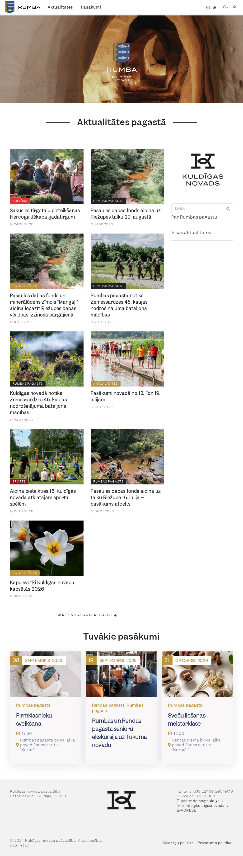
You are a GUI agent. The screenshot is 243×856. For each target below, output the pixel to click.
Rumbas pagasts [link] (108, 201)
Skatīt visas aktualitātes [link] (84, 615)
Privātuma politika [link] (215, 843)
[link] (22, 7)
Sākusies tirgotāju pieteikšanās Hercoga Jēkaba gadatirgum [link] (45, 214)
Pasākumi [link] (91, 7)
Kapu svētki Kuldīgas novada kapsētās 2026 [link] (42, 586)
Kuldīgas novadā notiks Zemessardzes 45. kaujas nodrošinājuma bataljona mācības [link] (38, 403)
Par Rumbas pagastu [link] (194, 217)
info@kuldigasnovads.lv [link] (207, 805)
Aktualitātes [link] (60, 7)
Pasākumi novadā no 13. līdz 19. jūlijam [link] (125, 396)
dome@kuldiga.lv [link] (208, 801)
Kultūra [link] (20, 201)
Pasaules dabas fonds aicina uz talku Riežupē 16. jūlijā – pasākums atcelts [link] (126, 497)
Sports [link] (19, 481)
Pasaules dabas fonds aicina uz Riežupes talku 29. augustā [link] (126, 214)
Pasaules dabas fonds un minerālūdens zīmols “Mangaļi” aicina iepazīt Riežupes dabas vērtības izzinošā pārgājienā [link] (44, 305)
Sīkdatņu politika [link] (178, 843)
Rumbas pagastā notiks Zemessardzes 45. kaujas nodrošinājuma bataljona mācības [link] (119, 305)
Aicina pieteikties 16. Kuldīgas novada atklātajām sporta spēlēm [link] (43, 497)
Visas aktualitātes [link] (191, 232)
